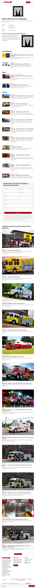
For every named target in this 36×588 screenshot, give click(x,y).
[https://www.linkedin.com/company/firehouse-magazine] (27, 562)
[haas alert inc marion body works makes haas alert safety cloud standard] (6, 55)
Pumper (11, 110)
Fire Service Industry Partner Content (16, 74)
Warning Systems (13, 53)
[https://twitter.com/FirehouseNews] (28, 562)
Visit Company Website (12, 30)
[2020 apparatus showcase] (6, 147)
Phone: (3, 28)
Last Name (20, 189)
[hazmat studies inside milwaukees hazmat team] (18, 345)
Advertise (6, 583)
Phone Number (20, 192)
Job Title (20, 196)
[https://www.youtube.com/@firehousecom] (29, 562)
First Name (6, 189)
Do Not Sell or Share (11, 583)
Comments (6, 207)
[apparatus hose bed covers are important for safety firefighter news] (18, 508)
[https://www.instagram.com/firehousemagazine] (26, 562)
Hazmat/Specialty (13, 94)
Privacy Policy (16, 583)
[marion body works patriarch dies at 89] (6, 85)
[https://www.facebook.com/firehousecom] (25, 562)
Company (5, 196)
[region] (18, 586)
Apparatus (12, 62)
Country (6, 203)
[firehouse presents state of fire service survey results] (6, 76)
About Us (3, 583)
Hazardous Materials (5, 355)
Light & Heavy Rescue (5, 302)
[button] (2, 2)
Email (5, 192)
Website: (3, 30)
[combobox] (18, 205)
